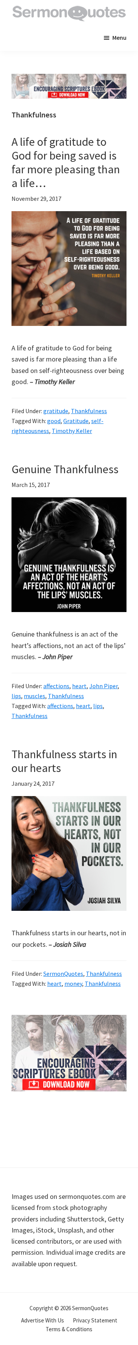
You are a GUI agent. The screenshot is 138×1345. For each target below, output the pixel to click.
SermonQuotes (63, 973)
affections (56, 686)
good (54, 421)
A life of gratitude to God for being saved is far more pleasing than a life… (66, 162)
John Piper (103, 686)
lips (16, 696)
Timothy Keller (72, 431)
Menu (119, 37)
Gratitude (76, 421)
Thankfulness (89, 411)
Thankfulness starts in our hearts (64, 761)
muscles (34, 696)
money (73, 983)
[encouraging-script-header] (69, 79)
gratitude (55, 411)
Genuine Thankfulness (65, 469)
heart (79, 686)
